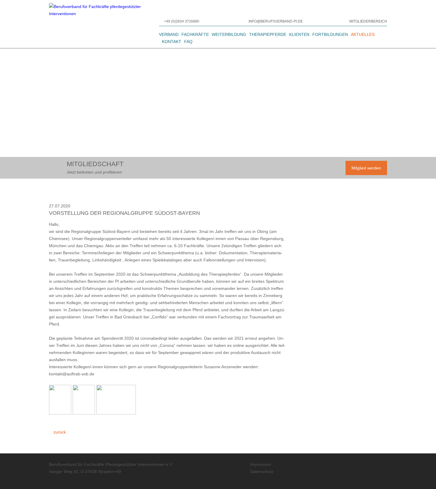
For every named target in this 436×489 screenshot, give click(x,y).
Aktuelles (363, 34)
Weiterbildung (229, 34)
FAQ (188, 41)
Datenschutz (261, 471)
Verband (169, 34)
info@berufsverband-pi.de (276, 21)
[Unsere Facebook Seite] (359, 476)
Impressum (260, 464)
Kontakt (171, 41)
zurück (59, 432)
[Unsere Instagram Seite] (378, 476)
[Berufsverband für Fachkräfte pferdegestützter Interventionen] (104, 24)
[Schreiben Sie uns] (246, 21)
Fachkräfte (195, 34)
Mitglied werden (366, 168)
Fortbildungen (330, 34)
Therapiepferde (267, 34)
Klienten (299, 34)
